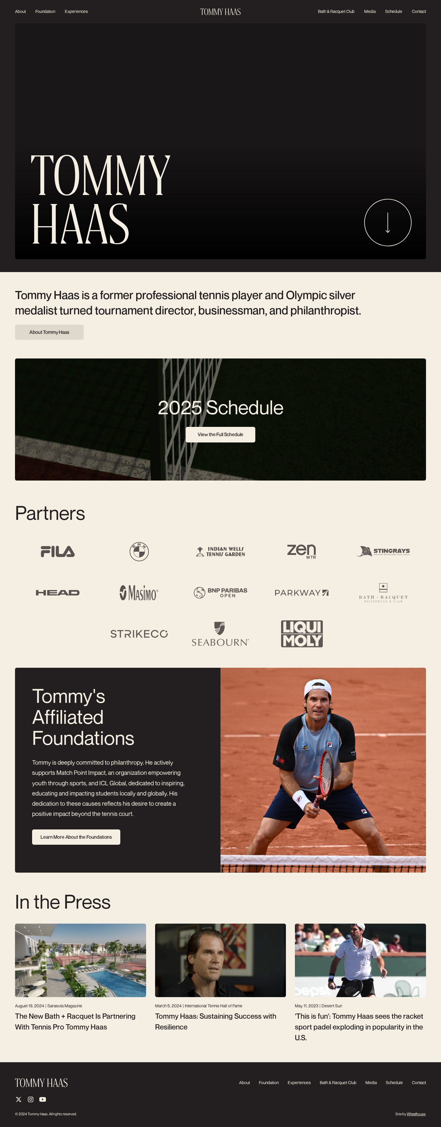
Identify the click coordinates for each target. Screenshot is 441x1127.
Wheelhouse (416, 1114)
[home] (220, 11)
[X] (18, 1099)
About (20, 11)
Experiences (76, 11)
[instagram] (30, 1099)
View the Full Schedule (220, 434)
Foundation (45, 11)
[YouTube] (42, 1099)
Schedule (393, 11)
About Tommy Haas (49, 332)
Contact (419, 11)
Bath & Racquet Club (336, 11)
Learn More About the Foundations (76, 837)
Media (370, 11)
